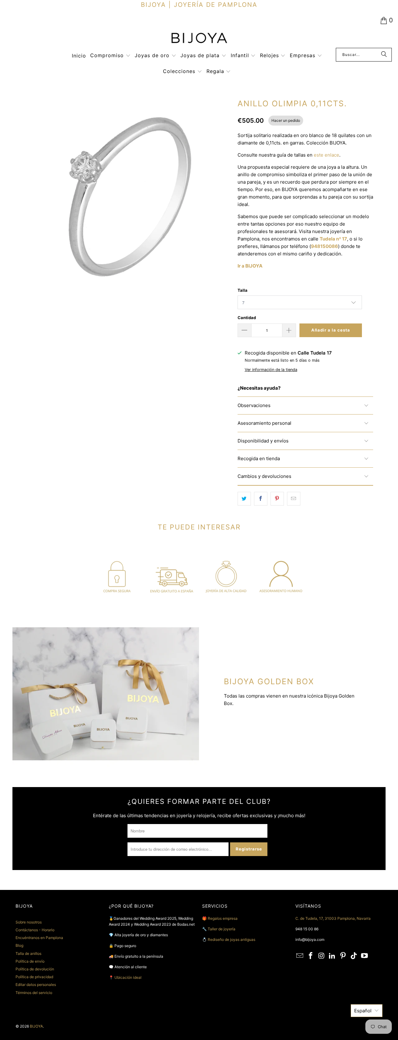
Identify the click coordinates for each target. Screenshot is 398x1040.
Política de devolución (35, 969)
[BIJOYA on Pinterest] (343, 956)
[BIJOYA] (199, 39)
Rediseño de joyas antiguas (231, 939)
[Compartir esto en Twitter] (244, 499)
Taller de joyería (222, 929)
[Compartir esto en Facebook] (260, 499)
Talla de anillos (28, 953)
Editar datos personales (36, 984)
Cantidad (247, 317)
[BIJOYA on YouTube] (364, 956)
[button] (110, 56)
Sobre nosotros (29, 922)
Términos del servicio (34, 992)
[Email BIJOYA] (300, 956)
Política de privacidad (34, 976)
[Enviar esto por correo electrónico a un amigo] (293, 499)
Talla (243, 290)
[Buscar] (384, 55)
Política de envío (30, 961)
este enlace (326, 155)
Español (363, 1011)
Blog (19, 945)
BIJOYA (36, 1026)
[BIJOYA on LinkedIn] (332, 956)
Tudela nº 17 (333, 239)
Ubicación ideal (127, 977)
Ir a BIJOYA (250, 266)
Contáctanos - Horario (35, 930)
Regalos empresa (223, 918)
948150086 (324, 246)
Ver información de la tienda (271, 369)
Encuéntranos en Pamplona (39, 937)
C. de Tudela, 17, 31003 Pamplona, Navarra (333, 918)
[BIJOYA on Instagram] (321, 956)
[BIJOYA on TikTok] (354, 956)
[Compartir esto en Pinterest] (277, 499)
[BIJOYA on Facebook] (311, 956)
